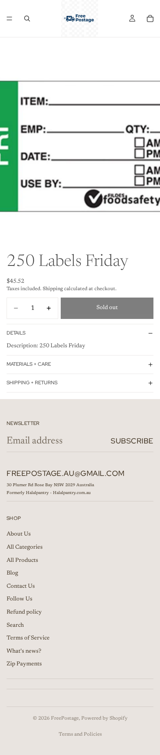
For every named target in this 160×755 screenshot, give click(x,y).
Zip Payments (24, 664)
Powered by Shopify (104, 718)
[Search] (27, 18)
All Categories (25, 547)
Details (16, 333)
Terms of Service (28, 638)
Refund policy (24, 612)
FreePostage (65, 718)
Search (15, 625)
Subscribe (132, 441)
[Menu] (9, 18)
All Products (22, 560)
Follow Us (19, 600)
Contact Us (21, 586)
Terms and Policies (80, 734)
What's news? (24, 651)
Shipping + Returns (32, 382)
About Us (19, 535)
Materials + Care (29, 364)
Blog (12, 573)
